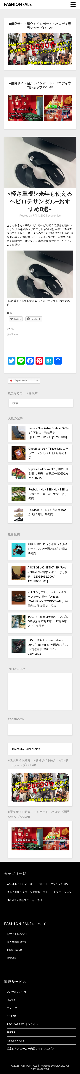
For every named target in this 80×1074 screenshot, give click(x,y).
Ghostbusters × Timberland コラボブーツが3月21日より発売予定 (48, 453)
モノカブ (12, 1008)
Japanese (20, 380)
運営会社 (12, 958)
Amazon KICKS (16, 1040)
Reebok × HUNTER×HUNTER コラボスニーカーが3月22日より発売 (48, 494)
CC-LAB (11, 1016)
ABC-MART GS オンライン (22, 1024)
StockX (11, 999)
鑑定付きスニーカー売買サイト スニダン (30, 1048)
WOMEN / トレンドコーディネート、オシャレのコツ (38, 883)
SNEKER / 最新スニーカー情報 (24, 900)
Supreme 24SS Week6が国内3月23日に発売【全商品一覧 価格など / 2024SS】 (48, 473)
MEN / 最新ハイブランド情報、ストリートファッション (39, 891)
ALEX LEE (59, 1065)
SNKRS (11, 1032)
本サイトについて (17, 933)
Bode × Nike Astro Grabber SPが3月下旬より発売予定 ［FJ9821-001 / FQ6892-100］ (48, 432)
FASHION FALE (18, 4)
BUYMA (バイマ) (16, 991)
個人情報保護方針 (17, 941)
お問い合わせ (14, 949)
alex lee (56, 215)
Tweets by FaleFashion (26, 748)
